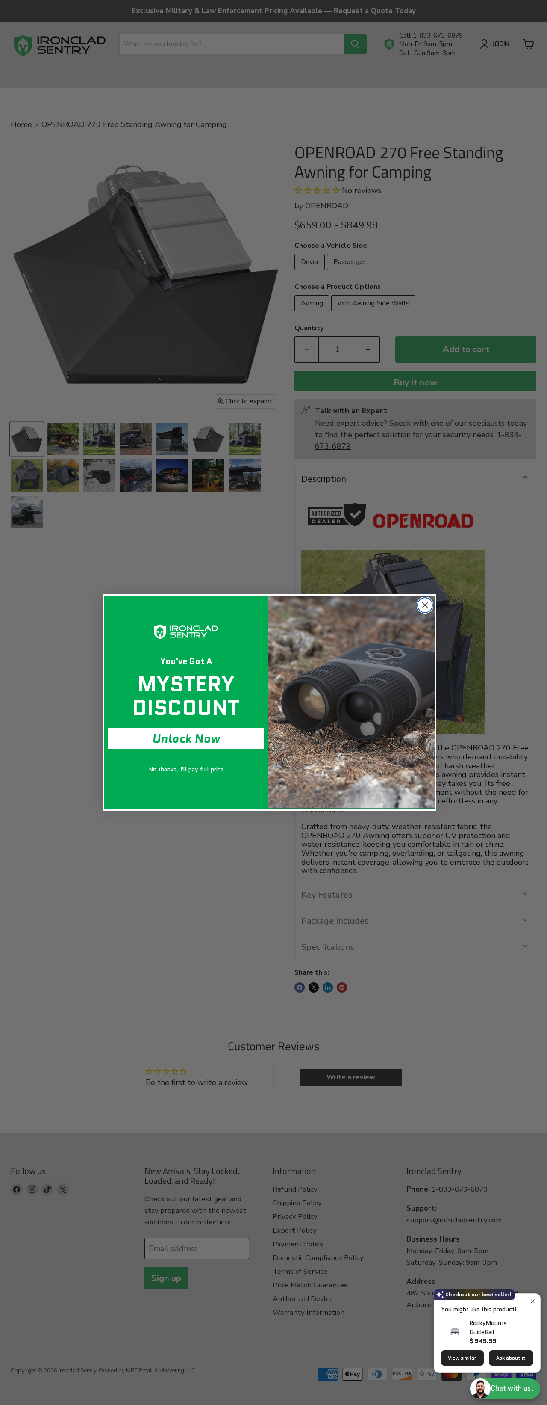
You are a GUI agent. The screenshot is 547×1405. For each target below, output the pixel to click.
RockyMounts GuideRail (488, 1327)
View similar (462, 1357)
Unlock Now (186, 738)
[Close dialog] (425, 605)
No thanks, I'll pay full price (186, 769)
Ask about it (511, 1357)
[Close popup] (533, 1301)
